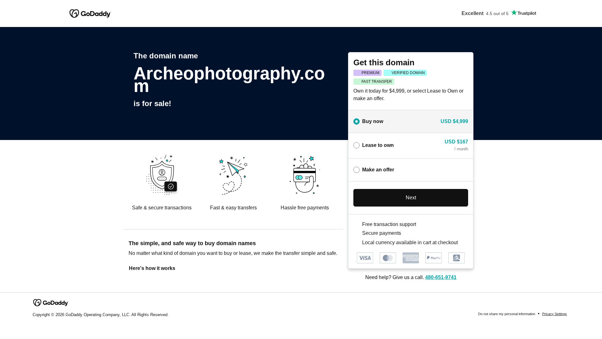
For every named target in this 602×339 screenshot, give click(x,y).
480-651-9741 (441, 277)
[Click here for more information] (463, 242)
